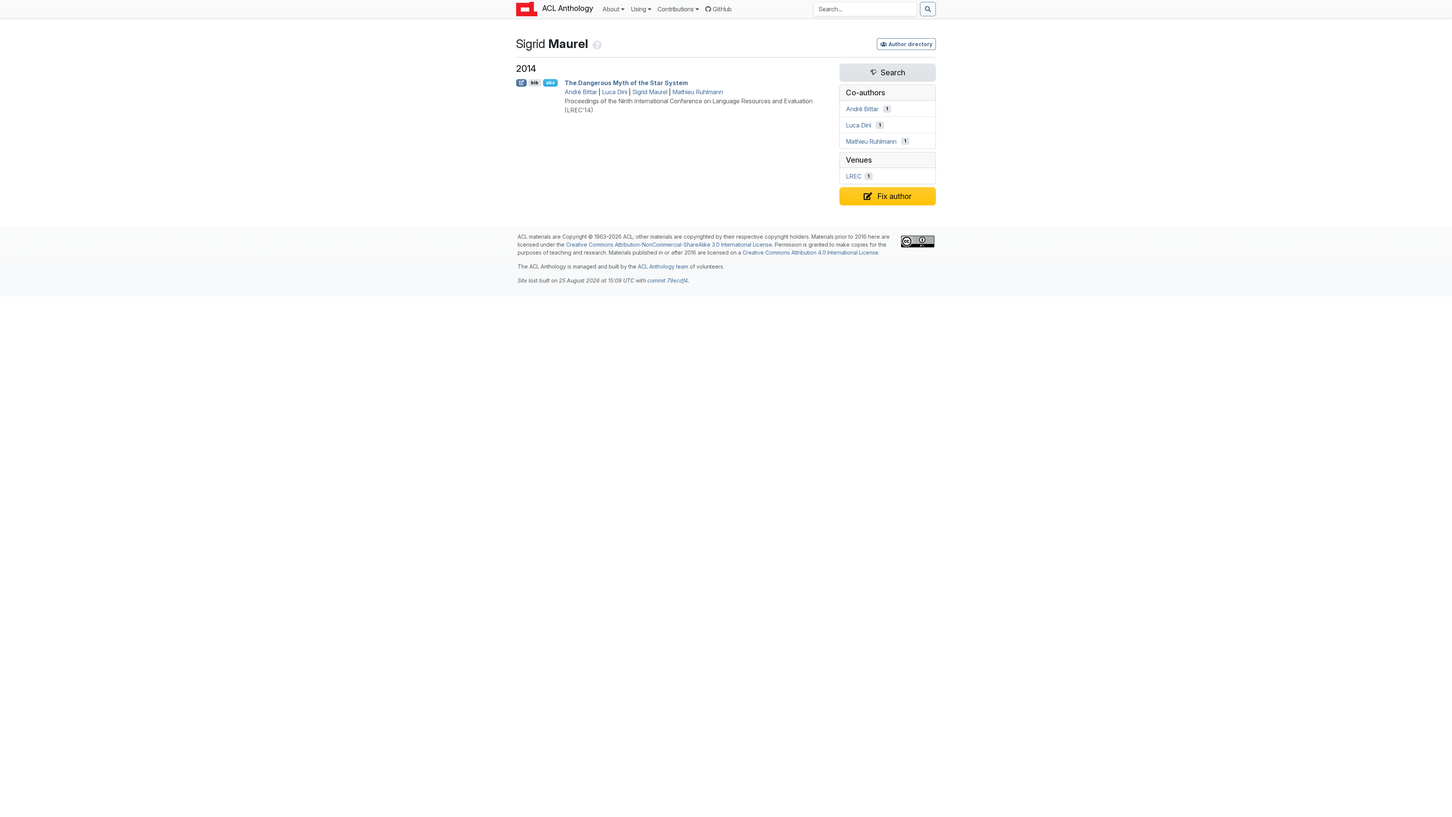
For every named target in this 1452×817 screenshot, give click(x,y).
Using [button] (638, 9)
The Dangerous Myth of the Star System (626, 83)
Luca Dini (614, 92)
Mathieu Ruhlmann (697, 92)
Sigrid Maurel (649, 92)
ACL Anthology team (663, 266)
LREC (853, 176)
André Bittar (581, 92)
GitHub (722, 9)
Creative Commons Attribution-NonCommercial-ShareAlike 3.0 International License (669, 244)
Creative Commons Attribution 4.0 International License (810, 252)
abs (550, 82)
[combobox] (865, 9)
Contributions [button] (676, 9)
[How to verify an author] (596, 43)
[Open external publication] (521, 83)
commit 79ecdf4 (667, 280)
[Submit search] (928, 9)
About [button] (610, 9)
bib (534, 82)
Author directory (910, 44)
